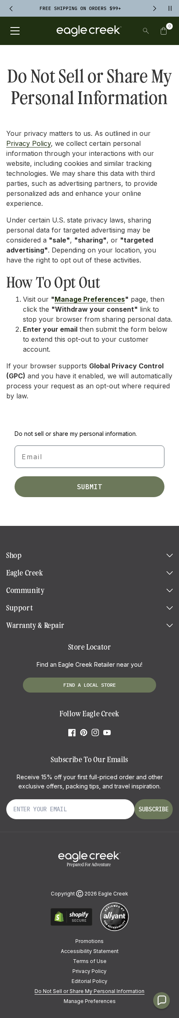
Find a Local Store (89, 685)
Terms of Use (90, 961)
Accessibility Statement (90, 951)
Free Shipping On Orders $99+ (80, 8)
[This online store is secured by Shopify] (71, 924)
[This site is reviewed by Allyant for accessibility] (114, 930)
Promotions (89, 941)
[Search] (146, 31)
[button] (164, 31)
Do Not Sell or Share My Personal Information (89, 991)
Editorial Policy (89, 981)
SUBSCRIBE (154, 809)
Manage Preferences (90, 299)
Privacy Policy (28, 143)
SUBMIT (89, 487)
